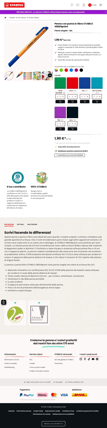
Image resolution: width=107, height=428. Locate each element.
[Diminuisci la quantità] (57, 96)
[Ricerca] (71, 5)
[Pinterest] (97, 359)
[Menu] (101, 5)
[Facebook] (85, 359)
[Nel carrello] (60, 101)
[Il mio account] (84, 5)
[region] (28, 51)
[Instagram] (81, 359)
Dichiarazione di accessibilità (63, 414)
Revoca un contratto (53, 424)
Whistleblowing (9, 367)
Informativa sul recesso (42, 414)
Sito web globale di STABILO (64, 360)
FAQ (30, 360)
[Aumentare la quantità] (63, 96)
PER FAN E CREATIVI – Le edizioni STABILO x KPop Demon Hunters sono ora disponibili (51, 12)
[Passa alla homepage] (14, 5)
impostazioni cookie (52, 411)
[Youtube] (93, 359)
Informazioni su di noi (11, 360)
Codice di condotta (10, 363)
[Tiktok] (89, 359)
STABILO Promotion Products (39, 371)
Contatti (32, 363)
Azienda (11, 411)
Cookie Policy (38, 411)
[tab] (10, 224)
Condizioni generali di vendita (87, 411)
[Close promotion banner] (105, 12)
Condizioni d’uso (68, 411)
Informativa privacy (24, 411)
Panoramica (58, 363)
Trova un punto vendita (37, 367)
